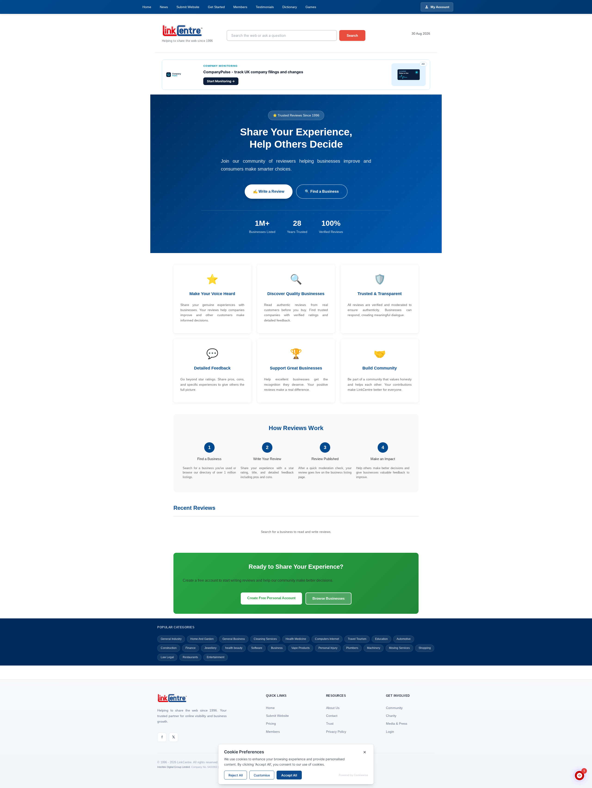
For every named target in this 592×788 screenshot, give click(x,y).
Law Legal (167, 657)
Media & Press (396, 723)
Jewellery (210, 648)
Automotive (404, 639)
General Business (233, 639)
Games (310, 7)
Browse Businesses (328, 598)
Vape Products (300, 648)
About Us (332, 708)
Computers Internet (327, 639)
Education (381, 639)
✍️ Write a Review (268, 191)
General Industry (171, 639)
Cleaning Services (265, 639)
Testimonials (265, 7)
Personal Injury (327, 648)
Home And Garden (202, 639)
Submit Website (187, 7)
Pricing (271, 723)
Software (256, 648)
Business (277, 648)
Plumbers (352, 648)
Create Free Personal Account (271, 598)
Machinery (373, 648)
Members (240, 7)
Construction (169, 648)
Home (146, 7)
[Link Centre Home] (191, 30)
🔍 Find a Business (322, 191)
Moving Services (399, 648)
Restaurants (190, 657)
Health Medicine (296, 639)
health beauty (233, 648)
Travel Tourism (357, 639)
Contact (331, 716)
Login (390, 731)
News (164, 7)
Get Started (216, 7)
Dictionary (289, 7)
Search (352, 35)
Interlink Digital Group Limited (173, 767)
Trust (329, 723)
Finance (190, 648)
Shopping (425, 648)
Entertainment (215, 657)
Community (394, 708)
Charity (391, 716)
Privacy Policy (336, 731)
